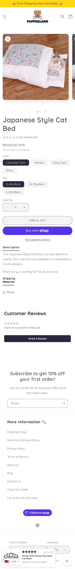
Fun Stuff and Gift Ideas (22, 498)
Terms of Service (18, 456)
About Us (13, 465)
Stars (9, 170)
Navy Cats (59, 162)
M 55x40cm (37, 184)
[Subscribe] (64, 403)
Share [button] (10, 292)
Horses (39, 162)
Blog (10, 473)
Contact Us (14, 481)
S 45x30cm (13, 184)
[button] (5, 17)
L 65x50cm (13, 192)
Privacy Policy (16, 448)
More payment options (37, 239)
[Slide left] (29, 112)
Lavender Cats (15, 162)
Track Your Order (18, 489)
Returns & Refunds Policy (23, 440)
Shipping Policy (16, 432)
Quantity (8, 199)
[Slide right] (46, 112)
